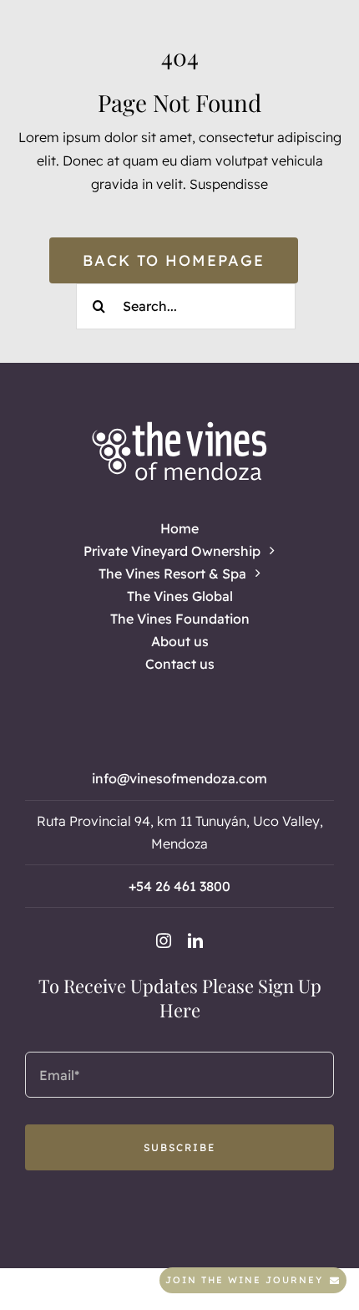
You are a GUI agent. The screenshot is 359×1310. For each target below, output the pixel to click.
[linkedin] (195, 940)
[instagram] (163, 940)
